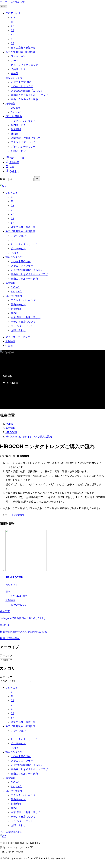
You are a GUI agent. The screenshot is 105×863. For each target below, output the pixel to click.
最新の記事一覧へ (10, 638)
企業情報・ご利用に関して (25, 138)
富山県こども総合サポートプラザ (29, 95)
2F (12, 26)
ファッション (18, 56)
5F (12, 39)
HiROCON (18, 515)
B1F (13, 17)
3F (12, 30)
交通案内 (14, 171)
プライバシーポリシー (23, 146)
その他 (14, 73)
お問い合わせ (18, 150)
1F (12, 21)
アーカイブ (6, 655)
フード (14, 60)
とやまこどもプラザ (22, 86)
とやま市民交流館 (21, 82)
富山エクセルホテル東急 (24, 99)
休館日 (14, 133)
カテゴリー (6, 676)
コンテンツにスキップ (12, 2)
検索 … (4, 179)
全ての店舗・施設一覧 (23, 47)
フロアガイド (12, 13)
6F (12, 43)
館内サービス (18, 125)
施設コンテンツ (14, 77)
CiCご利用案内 (13, 116)
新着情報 (10, 103)
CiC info (15, 107)
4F (12, 34)
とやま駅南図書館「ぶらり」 (27, 90)
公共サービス (18, 69)
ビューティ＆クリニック (24, 64)
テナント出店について (23, 142)
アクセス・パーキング (23, 120)
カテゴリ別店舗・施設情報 (20, 52)
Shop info (16, 112)
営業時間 (16, 129)
